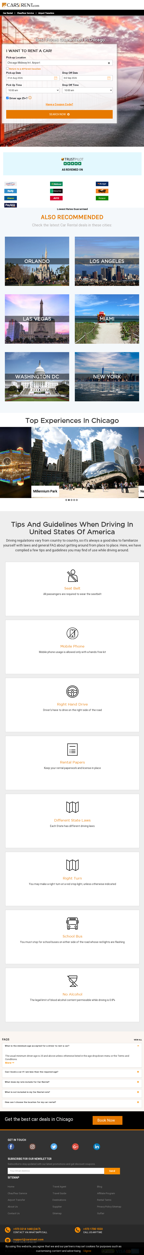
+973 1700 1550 (93, 1228)
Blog (99, 1186)
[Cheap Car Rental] (21, 4)
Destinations (59, 1199)
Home (11, 1186)
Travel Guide (59, 1193)
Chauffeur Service (25, 13)
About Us (13, 1206)
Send (112, 1170)
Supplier (57, 1206)
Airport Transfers (46, 13)
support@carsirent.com (28, 1239)
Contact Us (14, 1213)
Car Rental (8, 13)
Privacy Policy (104, 1206)
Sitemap (57, 1213)
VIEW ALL (138, 1040)
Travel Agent (59, 1186)
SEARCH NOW (58, 114)
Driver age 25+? (18, 98)
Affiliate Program (106, 1193)
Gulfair (100, 1213)
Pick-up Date (13, 72)
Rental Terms (104, 1199)
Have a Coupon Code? (59, 104)
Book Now (107, 1120)
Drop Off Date (70, 72)
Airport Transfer (16, 1199)
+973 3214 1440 (23, 1228)
